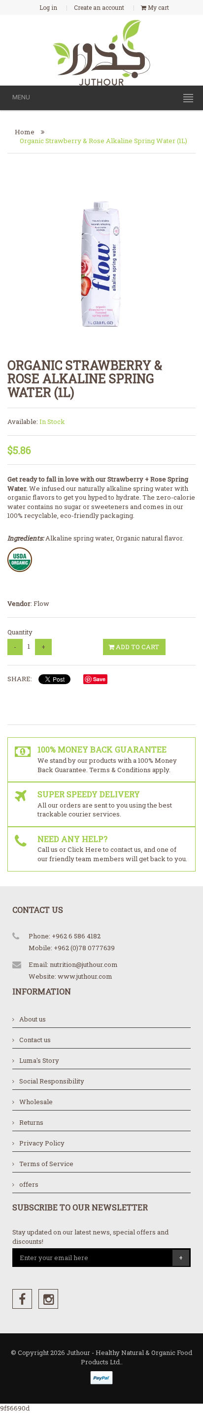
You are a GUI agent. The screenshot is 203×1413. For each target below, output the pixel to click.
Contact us (35, 1039)
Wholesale (36, 1101)
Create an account (99, 7)
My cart (157, 7)
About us (32, 1019)
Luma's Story (39, 1060)
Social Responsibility (51, 1081)
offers (28, 1184)
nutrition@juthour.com (84, 964)
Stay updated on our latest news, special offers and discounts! (90, 1237)
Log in (48, 7)
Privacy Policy (42, 1143)
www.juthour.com (85, 976)
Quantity (20, 632)
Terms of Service (46, 1163)
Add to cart (136, 646)
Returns (31, 1122)
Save (99, 679)
